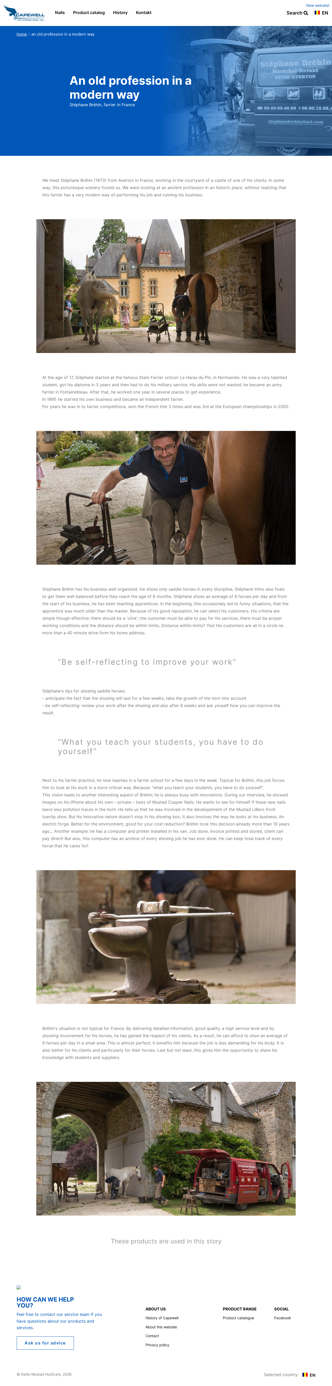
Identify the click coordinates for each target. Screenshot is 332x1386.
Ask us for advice (45, 1342)
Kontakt (143, 12)
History (120, 12)
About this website (161, 1327)
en (324, 13)
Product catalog (89, 12)
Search (295, 13)
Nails (60, 12)
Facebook (282, 1318)
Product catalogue (238, 1318)
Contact (152, 1336)
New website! (317, 5)
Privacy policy (157, 1345)
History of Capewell (162, 1318)
